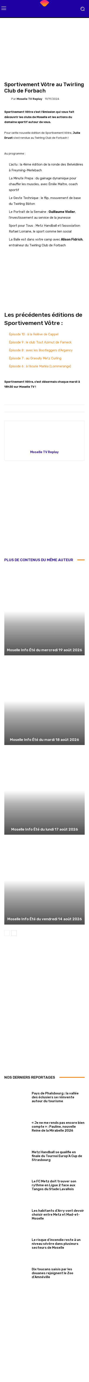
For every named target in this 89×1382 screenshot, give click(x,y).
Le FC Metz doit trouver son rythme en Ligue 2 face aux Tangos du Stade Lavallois (54, 1185)
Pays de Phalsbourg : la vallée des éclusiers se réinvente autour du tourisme (55, 1097)
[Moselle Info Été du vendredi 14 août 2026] (44, 880)
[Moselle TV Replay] (7, 99)
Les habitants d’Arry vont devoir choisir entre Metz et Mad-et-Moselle (58, 1214)
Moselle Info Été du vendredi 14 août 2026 (44, 919)
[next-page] (14, 933)
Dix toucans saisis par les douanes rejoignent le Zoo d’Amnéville (52, 1273)
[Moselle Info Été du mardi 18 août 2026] (44, 701)
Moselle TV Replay (29, 98)
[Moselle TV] (44, 8)
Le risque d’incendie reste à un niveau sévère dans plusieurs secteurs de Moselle (56, 1244)
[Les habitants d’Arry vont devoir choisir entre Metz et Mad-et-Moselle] (16, 1214)
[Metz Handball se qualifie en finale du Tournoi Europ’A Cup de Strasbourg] (16, 1155)
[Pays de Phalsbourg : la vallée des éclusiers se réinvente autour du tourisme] (16, 1096)
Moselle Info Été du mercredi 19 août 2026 (44, 650)
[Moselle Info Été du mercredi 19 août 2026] (44, 611)
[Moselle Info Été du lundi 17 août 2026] (44, 790)
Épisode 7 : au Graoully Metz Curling (35, 358)
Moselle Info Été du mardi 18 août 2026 (44, 739)
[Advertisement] (44, 512)
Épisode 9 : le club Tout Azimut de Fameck (40, 342)
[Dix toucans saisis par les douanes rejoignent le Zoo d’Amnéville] (16, 1272)
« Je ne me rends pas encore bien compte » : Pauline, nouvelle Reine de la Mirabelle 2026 (58, 1126)
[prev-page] (7, 933)
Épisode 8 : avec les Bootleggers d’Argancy (41, 350)
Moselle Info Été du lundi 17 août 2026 (44, 829)
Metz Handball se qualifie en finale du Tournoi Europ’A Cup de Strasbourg (57, 1156)
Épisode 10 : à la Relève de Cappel (33, 334)
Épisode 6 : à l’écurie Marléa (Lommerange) (40, 366)
